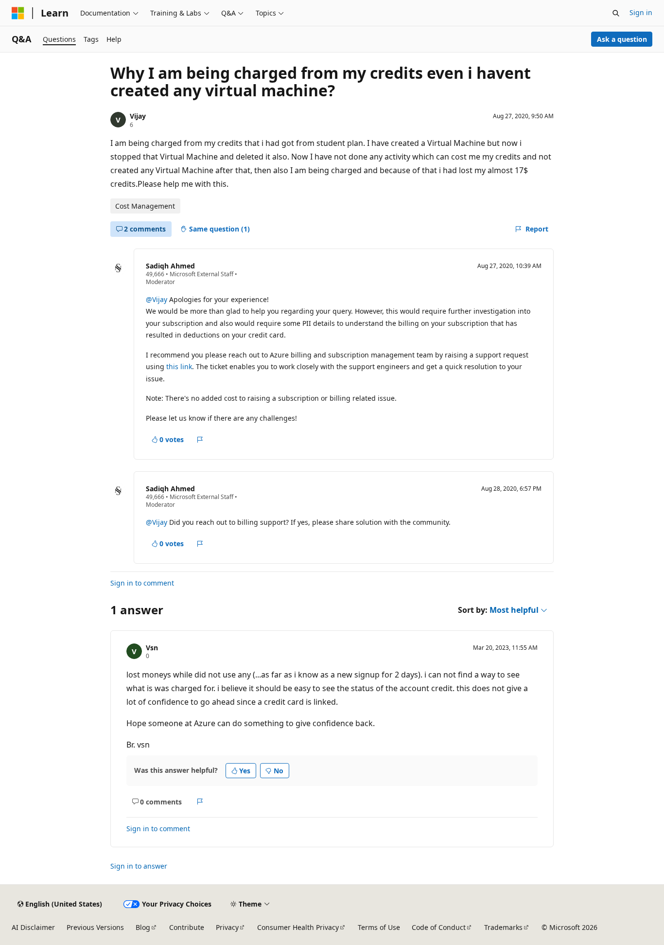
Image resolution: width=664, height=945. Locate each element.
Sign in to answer (138, 866)
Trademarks (503, 927)
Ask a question (622, 39)
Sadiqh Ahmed (170, 265)
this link (179, 366)
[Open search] (616, 13)
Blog (143, 927)
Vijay (138, 116)
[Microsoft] (18, 13)
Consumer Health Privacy (298, 927)
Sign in (640, 12)
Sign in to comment (142, 583)
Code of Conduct (439, 927)
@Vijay (157, 299)
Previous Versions (95, 927)
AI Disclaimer (33, 927)
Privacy (227, 927)
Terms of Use (379, 927)
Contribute (186, 927)
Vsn (152, 647)
